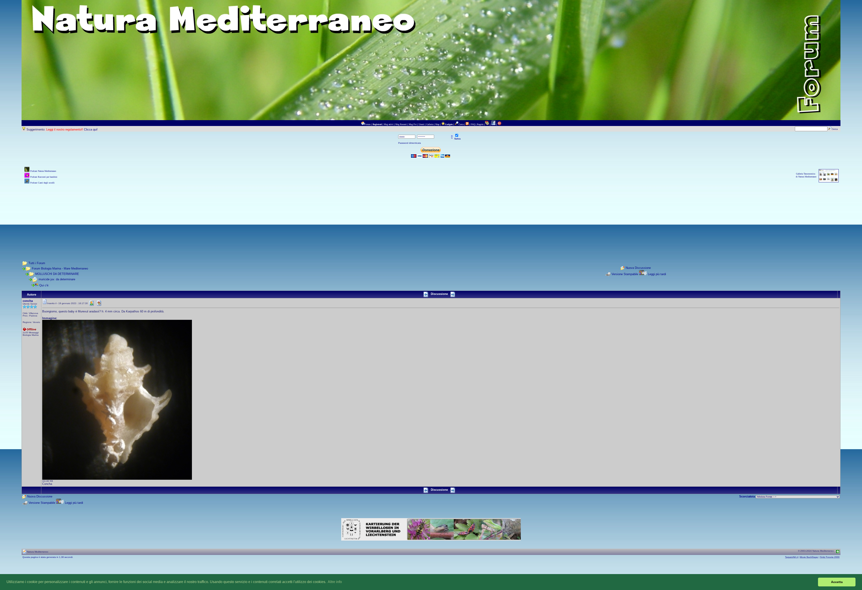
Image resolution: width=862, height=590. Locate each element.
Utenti (421, 124)
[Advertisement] (431, 216)
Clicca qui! (91, 129)
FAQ (473, 124)
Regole (480, 124)
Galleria (429, 124)
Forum (368, 124)
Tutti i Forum (37, 263)
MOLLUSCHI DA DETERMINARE (57, 274)
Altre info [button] (335, 582)
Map (437, 124)
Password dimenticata (409, 143)
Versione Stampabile (624, 274)
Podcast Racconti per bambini (43, 177)
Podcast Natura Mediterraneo (43, 171)
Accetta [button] (837, 582)
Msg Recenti (401, 124)
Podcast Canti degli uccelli (42, 182)
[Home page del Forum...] (363, 124)
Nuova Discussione (638, 268)
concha (28, 301)
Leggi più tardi (657, 274)
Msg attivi (388, 124)
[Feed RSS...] (467, 124)
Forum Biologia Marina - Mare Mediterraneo (60, 268)
